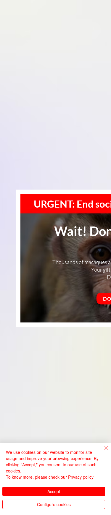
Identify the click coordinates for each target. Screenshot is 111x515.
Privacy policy (81, 477)
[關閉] (103, 451)
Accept (53, 491)
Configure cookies (54, 504)
